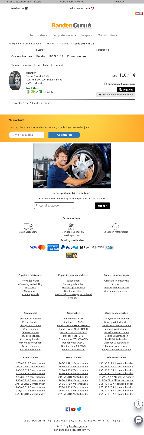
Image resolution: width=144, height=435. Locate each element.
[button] (138, 403)
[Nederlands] (137, 13)
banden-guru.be (78, 426)
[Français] (141, 13)
